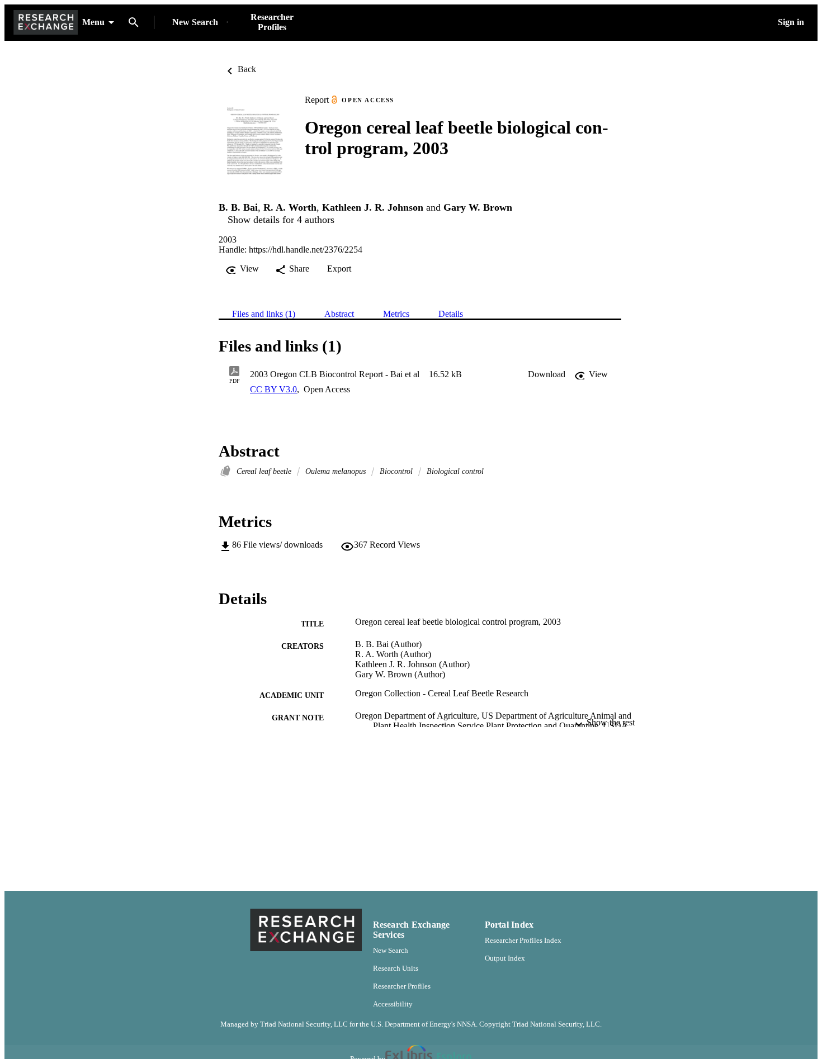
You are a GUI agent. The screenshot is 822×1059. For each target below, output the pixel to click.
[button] (546, 374)
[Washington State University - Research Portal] (45, 22)
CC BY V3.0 (273, 389)
